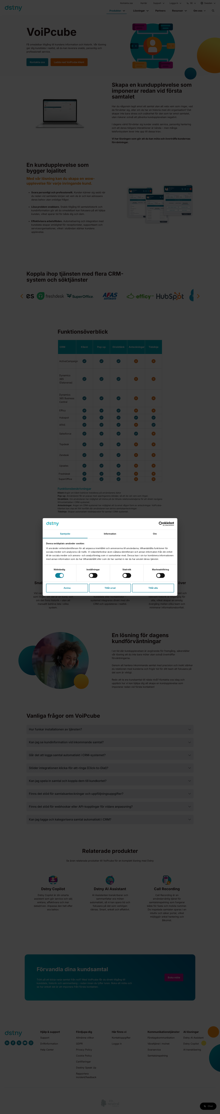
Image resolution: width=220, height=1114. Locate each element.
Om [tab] (155, 533)
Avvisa (67, 588)
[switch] (93, 575)
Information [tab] (110, 533)
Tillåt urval (110, 588)
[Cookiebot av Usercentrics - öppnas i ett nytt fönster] (161, 524)
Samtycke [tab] (65, 533)
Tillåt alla (153, 588)
